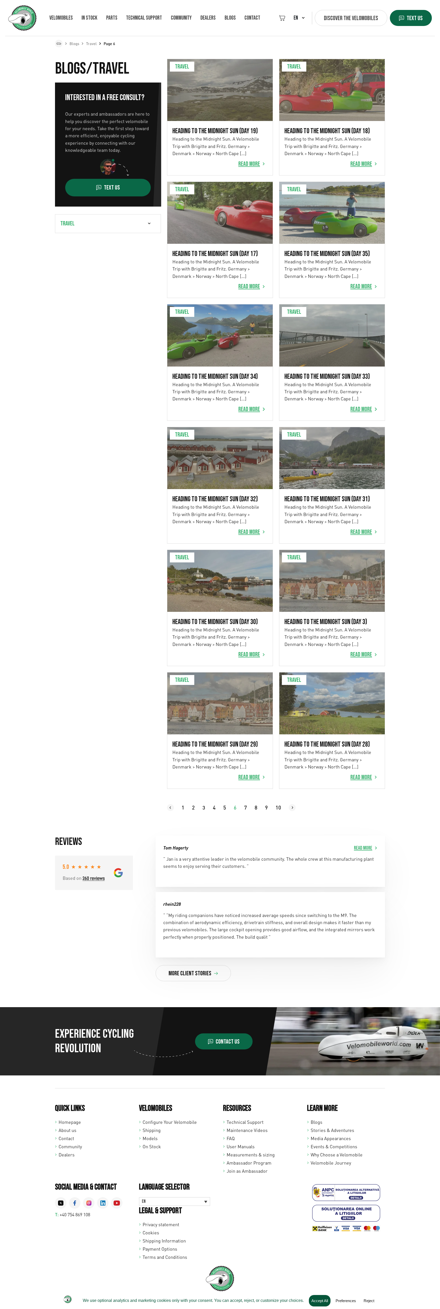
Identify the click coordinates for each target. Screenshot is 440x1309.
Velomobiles (61, 18)
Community (181, 18)
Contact (252, 18)
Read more (249, 164)
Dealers (208, 18)
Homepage (70, 1122)
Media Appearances (331, 1138)
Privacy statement (161, 1224)
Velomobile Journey (331, 1163)
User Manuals (241, 1146)
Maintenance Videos (247, 1130)
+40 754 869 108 (75, 1214)
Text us (415, 18)
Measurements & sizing (251, 1154)
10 (278, 807)
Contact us (228, 1041)
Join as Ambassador (247, 1171)
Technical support (144, 18)
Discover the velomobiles (351, 18)
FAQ (231, 1138)
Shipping (152, 1130)
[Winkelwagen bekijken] (282, 18)
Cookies (151, 1232)
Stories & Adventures (332, 1130)
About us (67, 1130)
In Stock (89, 18)
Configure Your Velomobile (170, 1122)
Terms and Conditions (165, 1257)
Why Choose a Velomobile (337, 1154)
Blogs (230, 18)
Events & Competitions (334, 1146)
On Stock (152, 1146)
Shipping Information (164, 1241)
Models (150, 1138)
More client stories (190, 973)
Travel (91, 43)
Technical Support (245, 1122)
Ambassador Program (249, 1163)
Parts (111, 18)
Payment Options (160, 1249)
